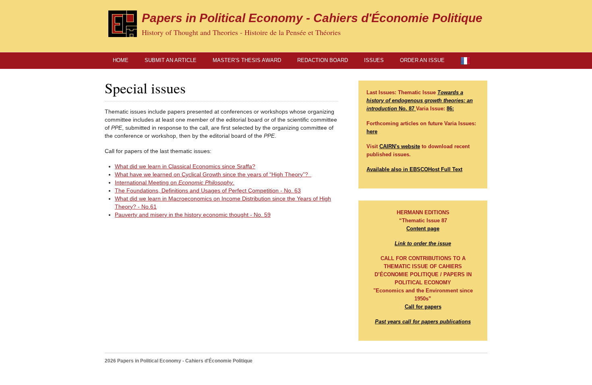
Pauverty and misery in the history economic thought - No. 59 (193, 214)
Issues (374, 60)
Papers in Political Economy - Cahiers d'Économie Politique (312, 18)
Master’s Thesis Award (247, 60)
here (371, 131)
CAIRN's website (399, 146)
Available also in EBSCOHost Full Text (414, 169)
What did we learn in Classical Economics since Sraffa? (185, 166)
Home (120, 60)
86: (450, 109)
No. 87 (419, 100)
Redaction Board (322, 60)
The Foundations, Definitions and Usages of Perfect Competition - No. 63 (208, 190)
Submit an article (171, 60)
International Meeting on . (174, 182)
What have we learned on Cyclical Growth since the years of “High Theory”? (213, 174)
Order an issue (422, 60)
